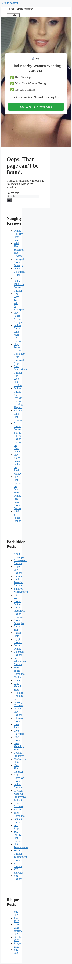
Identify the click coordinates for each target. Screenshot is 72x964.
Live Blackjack (19, 732)
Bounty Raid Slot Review (18, 415)
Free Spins (17, 669)
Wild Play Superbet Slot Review (18, 249)
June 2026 (16, 920)
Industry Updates (18, 704)
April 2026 (16, 926)
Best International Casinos (20, 369)
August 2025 (18, 945)
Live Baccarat (18, 726)
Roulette (18, 809)
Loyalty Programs (19, 754)
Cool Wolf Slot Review (18, 380)
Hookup (18, 692)
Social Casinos (18, 852)
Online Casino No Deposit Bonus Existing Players (18, 398)
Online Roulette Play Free (18, 235)
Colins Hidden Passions (20, 8)
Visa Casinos (18, 877)
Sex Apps (17, 827)
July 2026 (16, 913)
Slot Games (17, 839)
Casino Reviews (18, 615)
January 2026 (18, 932)
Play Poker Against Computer (19, 317)
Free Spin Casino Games (17, 503)
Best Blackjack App (19, 360)
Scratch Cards (18, 820)
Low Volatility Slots (19, 746)
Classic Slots (17, 634)
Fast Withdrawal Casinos (20, 661)
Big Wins (16, 596)
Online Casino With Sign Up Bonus (17, 333)
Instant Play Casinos (18, 711)
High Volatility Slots (19, 686)
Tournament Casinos (20, 858)
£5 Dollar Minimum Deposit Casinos (19, 284)
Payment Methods (18, 792)
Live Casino (17, 738)
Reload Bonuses (18, 805)
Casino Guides (17, 603)
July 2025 (16, 951)
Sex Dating (17, 833)
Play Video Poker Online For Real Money (17, 464)
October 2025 (18, 939)
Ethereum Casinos (19, 653)
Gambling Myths (19, 675)
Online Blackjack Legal (19, 271)
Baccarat (18, 575)
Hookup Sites (18, 697)
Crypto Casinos (18, 641)
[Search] (9, 200)
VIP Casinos (18, 865)
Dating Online (17, 647)
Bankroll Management (21, 590)
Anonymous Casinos (20, 562)
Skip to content (9, 2)
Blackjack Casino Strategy (19, 262)
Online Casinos (18, 786)
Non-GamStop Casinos (19, 778)
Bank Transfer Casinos (18, 582)
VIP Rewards (18, 871)
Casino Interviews (19, 609)
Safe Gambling (19, 814)
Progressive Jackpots (20, 798)
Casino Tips (17, 628)
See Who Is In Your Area (36, 107)
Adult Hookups (19, 555)
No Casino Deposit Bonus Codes (18, 429)
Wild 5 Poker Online (17, 516)
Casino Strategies (19, 622)
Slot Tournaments (21, 846)
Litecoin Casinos (18, 719)
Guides (17, 680)
